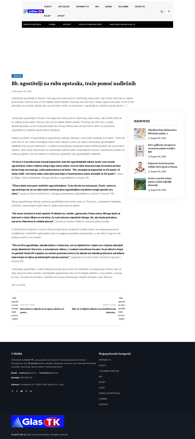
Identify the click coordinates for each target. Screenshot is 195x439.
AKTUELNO (64, 6)
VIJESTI (48, 6)
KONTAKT (67, 24)
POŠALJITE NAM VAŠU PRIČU (90, 24)
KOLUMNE (123, 6)
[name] (36, 11)
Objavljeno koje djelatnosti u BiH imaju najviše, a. (162, 131)
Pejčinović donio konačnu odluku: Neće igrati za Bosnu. (163, 165)
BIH (97, 6)
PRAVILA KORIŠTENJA (32, 24)
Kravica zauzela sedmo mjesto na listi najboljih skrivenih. (160, 182)
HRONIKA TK (82, 6)
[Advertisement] (97, 49)
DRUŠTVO (140, 6)
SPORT (61, 16)
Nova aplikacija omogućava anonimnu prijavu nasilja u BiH (162, 148)
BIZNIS (108, 6)
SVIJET (47, 16)
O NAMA (52, 24)
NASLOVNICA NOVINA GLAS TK (122, 24)
